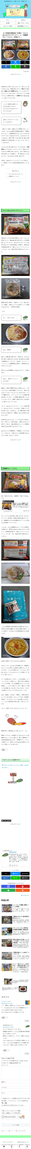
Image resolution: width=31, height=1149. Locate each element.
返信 (27, 1020)
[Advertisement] (15, 79)
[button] (25, 67)
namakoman (12, 852)
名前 (3, 1082)
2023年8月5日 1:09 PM (8, 1027)
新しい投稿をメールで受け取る (11, 1113)
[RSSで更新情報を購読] (17, 865)
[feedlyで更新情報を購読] (15, 865)
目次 (13, 171)
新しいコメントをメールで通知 (11, 1111)
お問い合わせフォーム (23, 1142)
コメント (4, 1065)
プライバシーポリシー (8, 1142)
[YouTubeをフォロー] (12, 865)
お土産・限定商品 (7, 820)
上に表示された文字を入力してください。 (13, 1105)
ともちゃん (4, 1001)
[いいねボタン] (3, 750)
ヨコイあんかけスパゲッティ (16, 174)
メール (4, 1087)
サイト (3, 1093)
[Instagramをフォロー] (10, 865)
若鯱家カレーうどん (14, 176)
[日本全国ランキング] (15, 777)
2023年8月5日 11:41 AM (6, 1003)
